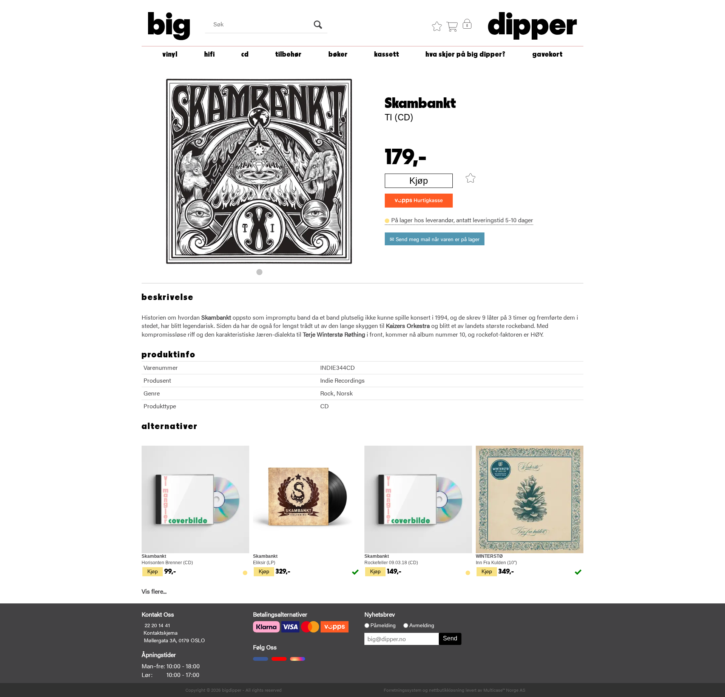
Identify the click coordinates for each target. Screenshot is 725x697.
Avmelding (421, 625)
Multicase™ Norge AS (504, 689)
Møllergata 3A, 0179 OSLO (174, 640)
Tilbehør (288, 54)
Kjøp (418, 180)
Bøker (338, 54)
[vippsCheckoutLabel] (419, 201)
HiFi (209, 54)
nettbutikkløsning (446, 689)
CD (245, 54)
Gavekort (547, 54)
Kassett (386, 54)
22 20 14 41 (157, 625)
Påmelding (383, 625)
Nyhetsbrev (379, 614)
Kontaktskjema (160, 632)
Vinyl (169, 54)
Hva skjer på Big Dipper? (466, 54)
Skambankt (420, 103)
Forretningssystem (402, 689)
